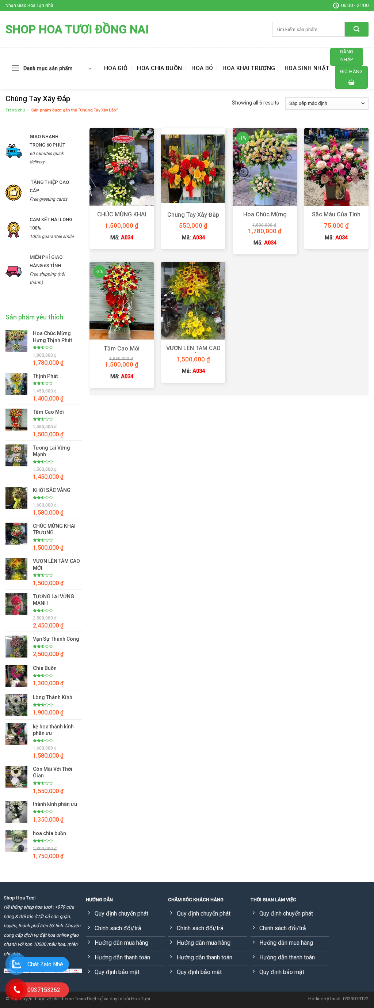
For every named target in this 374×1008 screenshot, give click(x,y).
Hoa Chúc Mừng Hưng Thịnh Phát (265, 218)
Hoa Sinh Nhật (307, 68)
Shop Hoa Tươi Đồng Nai (77, 29)
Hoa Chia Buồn (159, 68)
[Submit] (357, 29)
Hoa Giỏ (115, 68)
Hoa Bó (202, 68)
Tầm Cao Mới (122, 348)
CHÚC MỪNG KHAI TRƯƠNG (121, 218)
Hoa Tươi (140, 998)
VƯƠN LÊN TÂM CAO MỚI (193, 352)
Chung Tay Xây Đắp (193, 214)
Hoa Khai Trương (248, 68)
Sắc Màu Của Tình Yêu (336, 218)
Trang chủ (15, 110)
